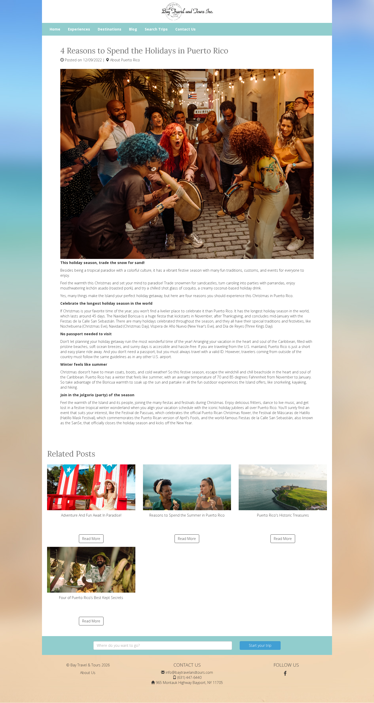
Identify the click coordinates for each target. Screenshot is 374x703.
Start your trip (260, 645)
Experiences (79, 29)
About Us (87, 672)
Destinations (109, 29)
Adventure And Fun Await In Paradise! (91, 515)
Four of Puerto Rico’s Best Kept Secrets (91, 597)
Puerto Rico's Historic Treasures (283, 515)
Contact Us (185, 29)
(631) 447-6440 (189, 677)
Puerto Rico (130, 59)
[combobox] (162, 645)
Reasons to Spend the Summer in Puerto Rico (187, 515)
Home (55, 29)
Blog (133, 29)
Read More (91, 538)
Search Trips (156, 29)
